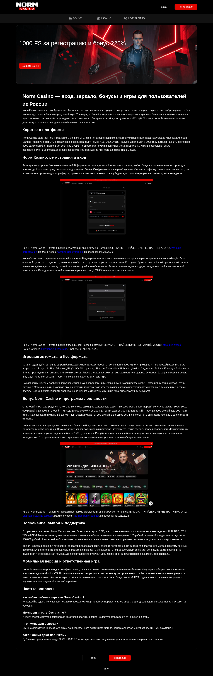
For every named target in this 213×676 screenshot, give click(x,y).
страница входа (172, 345)
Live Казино (136, 18)
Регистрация (186, 6)
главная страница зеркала (37, 515)
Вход (164, 6)
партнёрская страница (70, 252)
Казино (106, 18)
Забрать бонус (30, 66)
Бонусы (78, 18)
